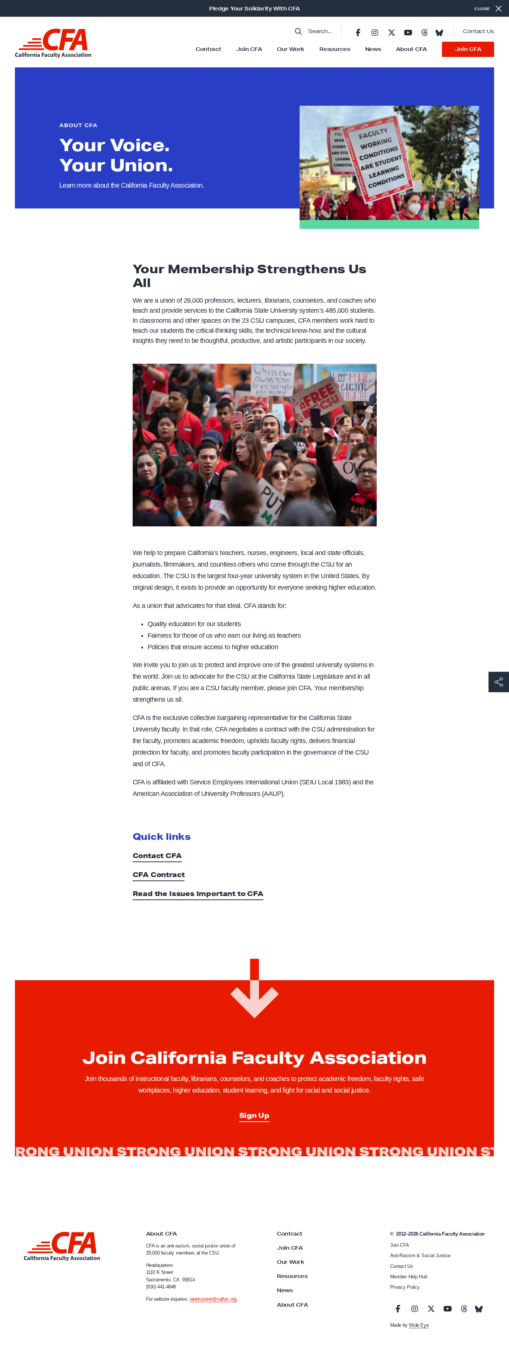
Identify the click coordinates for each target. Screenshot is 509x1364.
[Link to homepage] (53, 43)
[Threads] (424, 31)
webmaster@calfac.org (213, 1299)
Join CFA (249, 49)
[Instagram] (374, 31)
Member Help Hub (408, 1276)
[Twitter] (391, 31)
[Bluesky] (439, 30)
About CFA (411, 49)
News (373, 49)
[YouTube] (408, 31)
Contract (208, 49)
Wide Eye (419, 1325)
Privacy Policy (405, 1287)
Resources (334, 49)
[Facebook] (358, 31)
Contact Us (478, 31)
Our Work (290, 49)
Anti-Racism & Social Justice (420, 1255)
